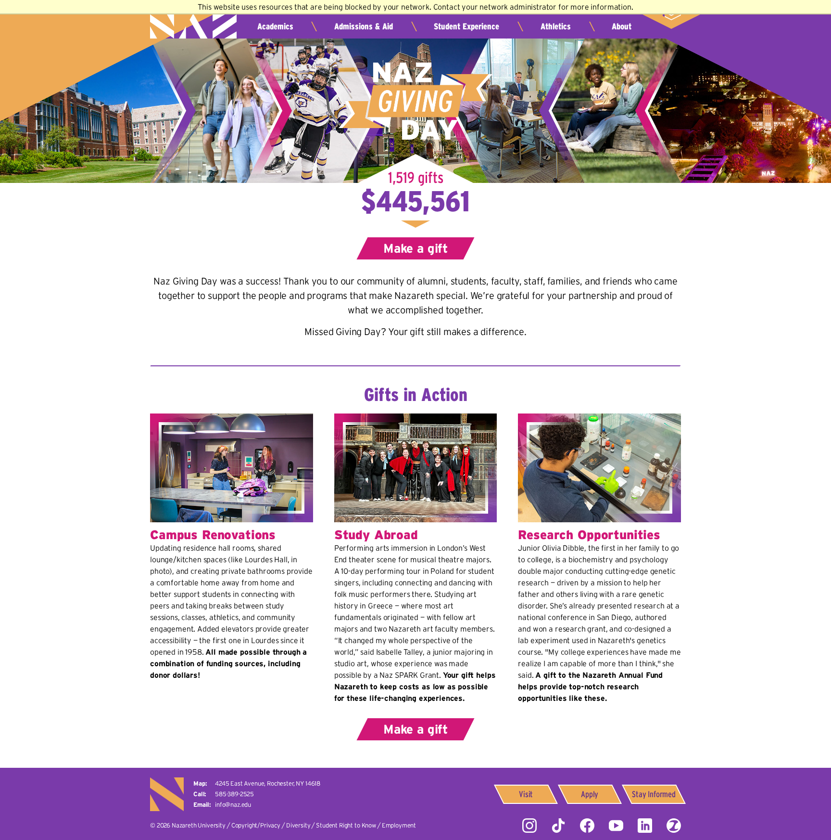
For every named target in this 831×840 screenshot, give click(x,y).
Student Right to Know (346, 825)
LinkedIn (645, 825)
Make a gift (415, 248)
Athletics (556, 26)
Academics (275, 26)
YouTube (616, 825)
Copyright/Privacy (255, 825)
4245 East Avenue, (267, 783)
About (621, 26)
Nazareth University (193, 22)
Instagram (529, 825)
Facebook (587, 825)
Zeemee (674, 825)
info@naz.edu (233, 804)
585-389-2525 (234, 794)
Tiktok (558, 825)
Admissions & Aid (363, 26)
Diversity (298, 825)
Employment (399, 825)
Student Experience (466, 26)
